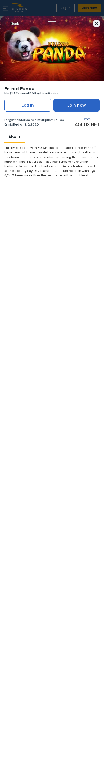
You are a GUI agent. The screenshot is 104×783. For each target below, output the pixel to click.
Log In (28, 105)
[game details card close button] (96, 23)
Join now (76, 105)
